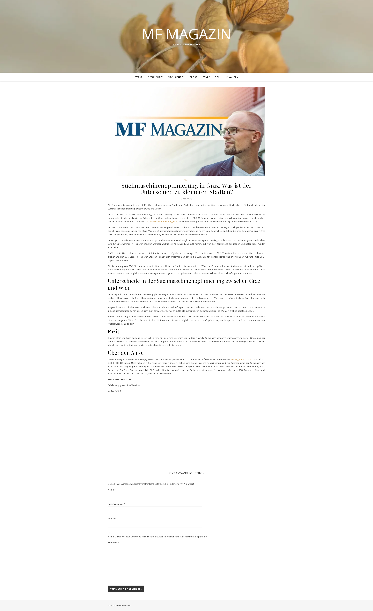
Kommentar (114, 542)
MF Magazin (186, 33)
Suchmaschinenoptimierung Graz (162, 221)
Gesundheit (155, 77)
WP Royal (127, 605)
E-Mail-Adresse (116, 504)
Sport (194, 77)
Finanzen (232, 77)
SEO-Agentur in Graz (241, 359)
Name (112, 489)
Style (206, 77)
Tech (218, 77)
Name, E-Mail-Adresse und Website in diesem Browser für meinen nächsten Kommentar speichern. (157, 536)
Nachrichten (176, 77)
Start (138, 77)
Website (112, 518)
